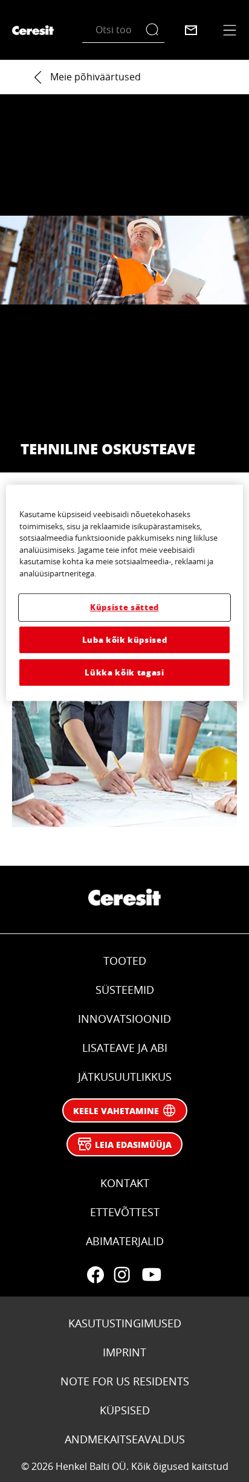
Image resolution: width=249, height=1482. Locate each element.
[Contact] (191, 30)
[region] (124, 593)
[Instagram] (122, 1275)
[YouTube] (151, 1275)
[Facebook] (95, 1274)
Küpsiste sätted (124, 607)
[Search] (155, 30)
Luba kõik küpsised (124, 639)
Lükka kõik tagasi (124, 672)
